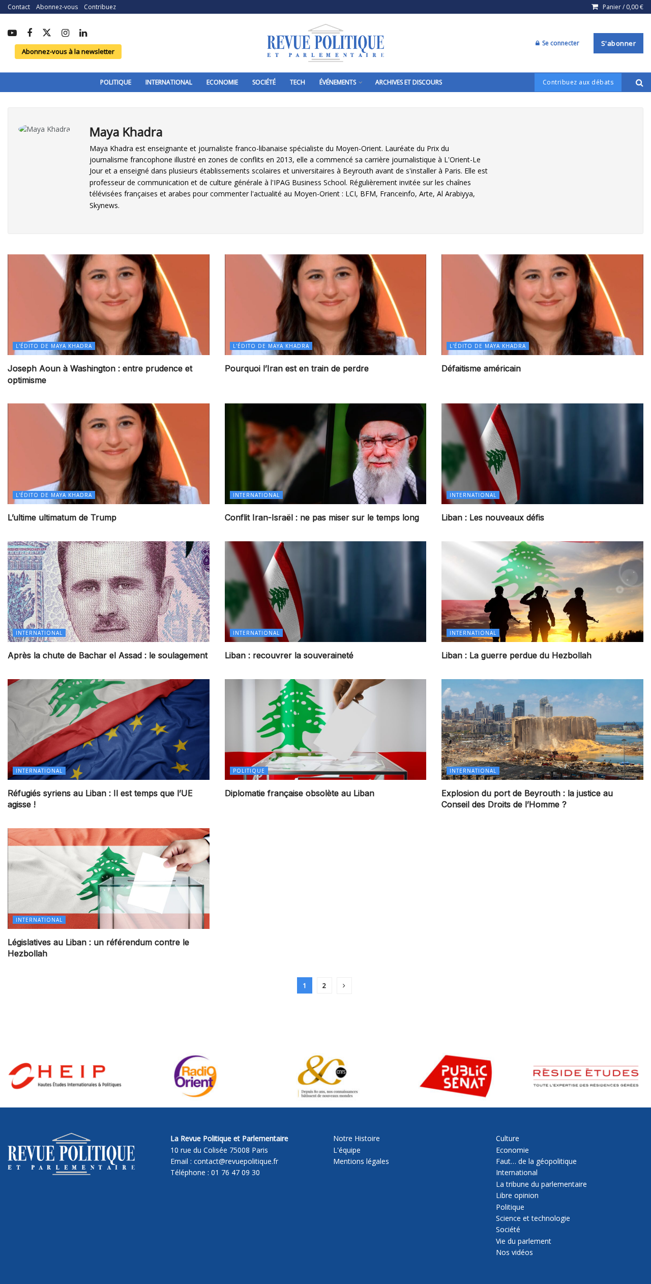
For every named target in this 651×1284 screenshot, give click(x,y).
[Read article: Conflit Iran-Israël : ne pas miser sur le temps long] (326, 453)
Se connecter (560, 43)
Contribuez (100, 7)
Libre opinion (517, 1195)
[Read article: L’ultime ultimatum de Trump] (109, 453)
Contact (19, 7)
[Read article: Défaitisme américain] (542, 304)
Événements (337, 82)
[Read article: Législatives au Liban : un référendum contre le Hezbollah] (109, 878)
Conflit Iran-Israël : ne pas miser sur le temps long (322, 517)
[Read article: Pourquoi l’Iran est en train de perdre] (326, 304)
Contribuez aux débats (578, 82)
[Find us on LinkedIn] (83, 33)
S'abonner (618, 43)
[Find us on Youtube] (12, 33)
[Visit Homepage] (325, 43)
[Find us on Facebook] (29, 33)
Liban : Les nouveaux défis (492, 517)
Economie (222, 82)
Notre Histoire (356, 1138)
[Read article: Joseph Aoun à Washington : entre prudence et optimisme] (109, 304)
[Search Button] (639, 82)
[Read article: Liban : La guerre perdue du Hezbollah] (542, 591)
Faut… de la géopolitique (536, 1161)
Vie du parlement (523, 1241)
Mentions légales (361, 1161)
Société (264, 82)
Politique (115, 82)
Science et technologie (533, 1218)
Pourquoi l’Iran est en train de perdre (297, 368)
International (168, 82)
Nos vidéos (514, 1252)
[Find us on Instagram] (65, 33)
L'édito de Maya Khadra (54, 345)
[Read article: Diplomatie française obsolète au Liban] (326, 729)
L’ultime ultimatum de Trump (62, 517)
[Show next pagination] (344, 985)
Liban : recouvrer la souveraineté (289, 655)
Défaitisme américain (481, 368)
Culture (507, 1138)
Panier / (623, 7)
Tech (297, 82)
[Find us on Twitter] (46, 33)
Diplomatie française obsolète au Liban (299, 793)
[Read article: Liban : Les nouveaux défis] (542, 453)
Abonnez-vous (57, 7)
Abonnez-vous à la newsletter (68, 51)
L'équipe (347, 1150)
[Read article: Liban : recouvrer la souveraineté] (326, 591)
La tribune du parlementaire (541, 1184)
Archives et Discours (408, 82)
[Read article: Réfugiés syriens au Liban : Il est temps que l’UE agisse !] (109, 729)
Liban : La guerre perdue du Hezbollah (516, 655)
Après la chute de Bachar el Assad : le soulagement (108, 655)
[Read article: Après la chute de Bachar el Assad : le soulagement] (109, 591)
